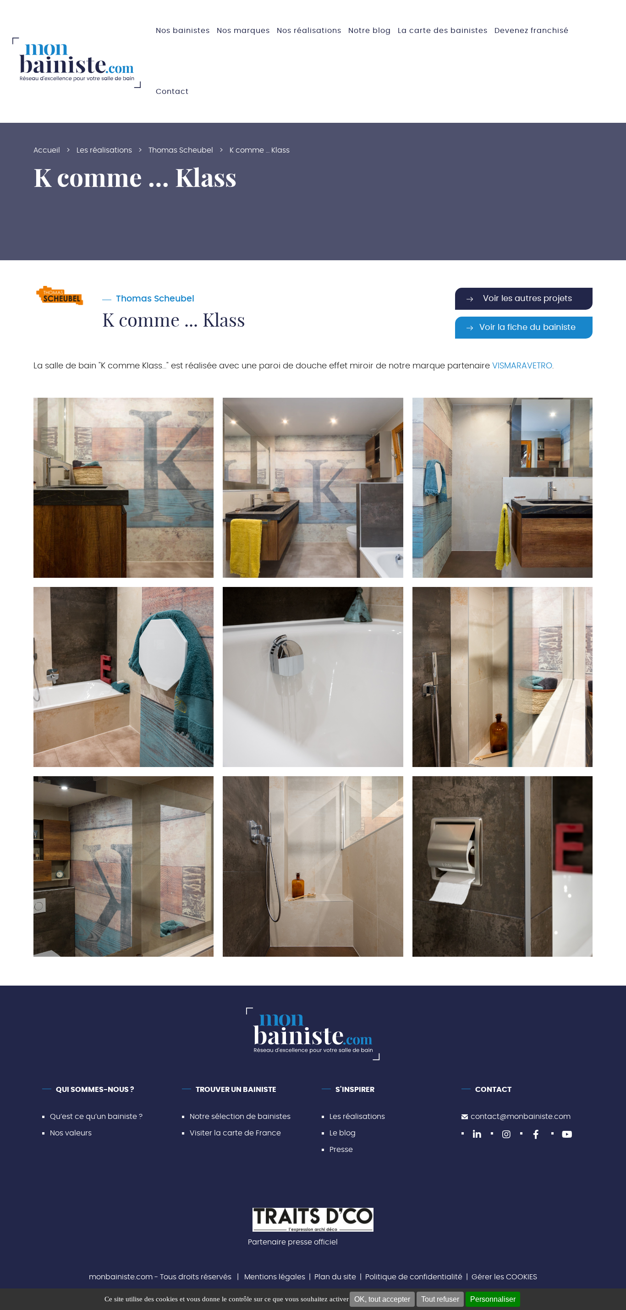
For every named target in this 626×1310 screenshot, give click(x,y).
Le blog (342, 1133)
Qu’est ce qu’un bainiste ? (96, 1116)
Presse (341, 1149)
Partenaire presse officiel (293, 1242)
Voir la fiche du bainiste (527, 327)
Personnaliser (493, 1299)
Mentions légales (274, 1277)
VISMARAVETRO (522, 366)
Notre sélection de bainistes (240, 1116)
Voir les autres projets (527, 299)
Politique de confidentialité (413, 1277)
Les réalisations (357, 1116)
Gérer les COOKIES (504, 1277)
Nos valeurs (71, 1133)
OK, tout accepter (382, 1299)
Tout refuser (440, 1299)
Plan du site (335, 1277)
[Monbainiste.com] (76, 63)
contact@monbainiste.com (521, 1116)
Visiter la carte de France (235, 1133)
